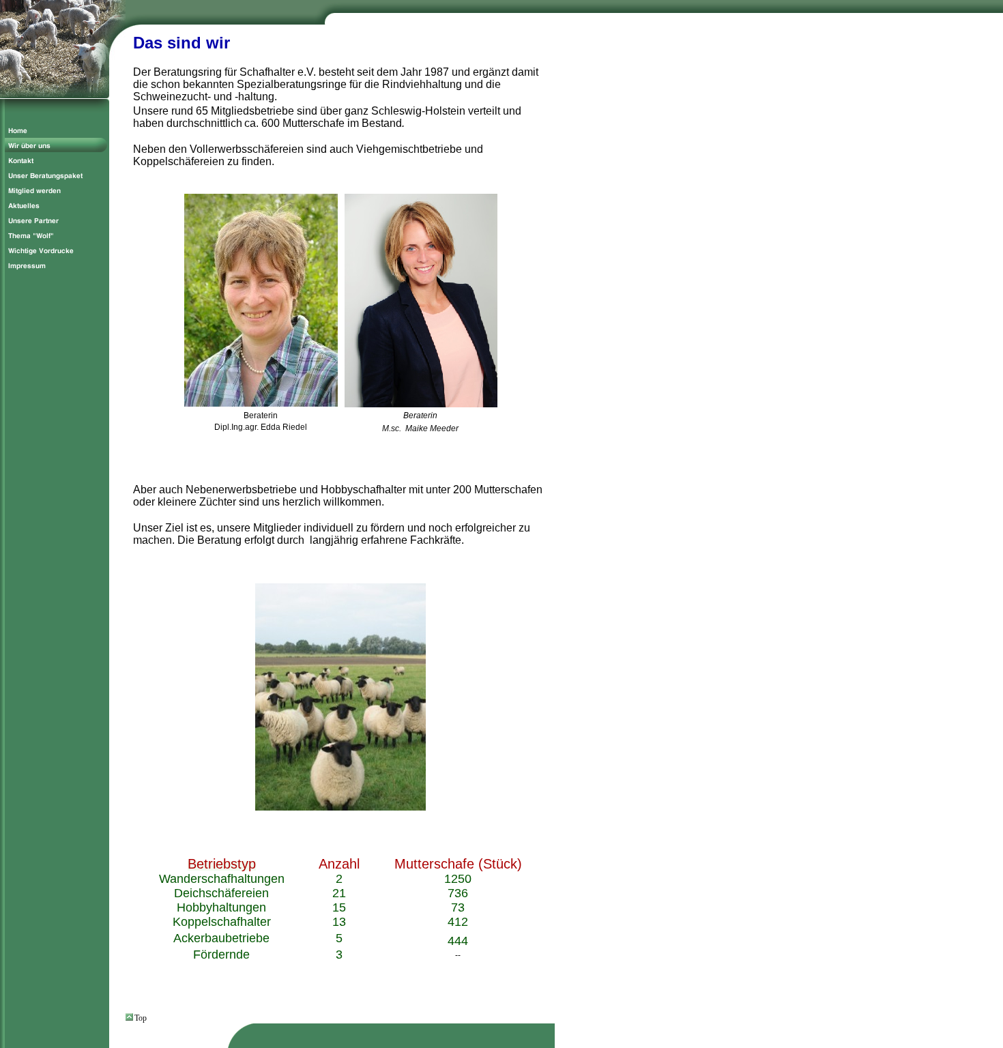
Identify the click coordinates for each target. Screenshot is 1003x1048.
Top (140, 1018)
